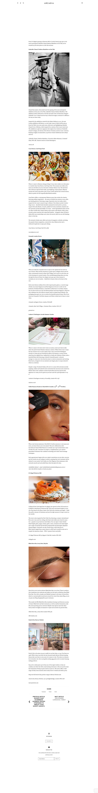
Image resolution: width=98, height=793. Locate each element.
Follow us (49, 741)
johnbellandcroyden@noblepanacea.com (53, 467)
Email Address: (42, 758)
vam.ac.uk (31, 144)
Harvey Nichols (55, 674)
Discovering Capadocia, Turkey (59, 698)
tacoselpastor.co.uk (34, 232)
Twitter (50, 691)
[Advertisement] (49, 30)
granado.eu (31, 310)
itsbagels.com (32, 539)
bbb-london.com (33, 616)
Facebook (44, 691)
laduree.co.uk (32, 382)
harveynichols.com (33, 683)
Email (56, 691)
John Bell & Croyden (36, 469)
